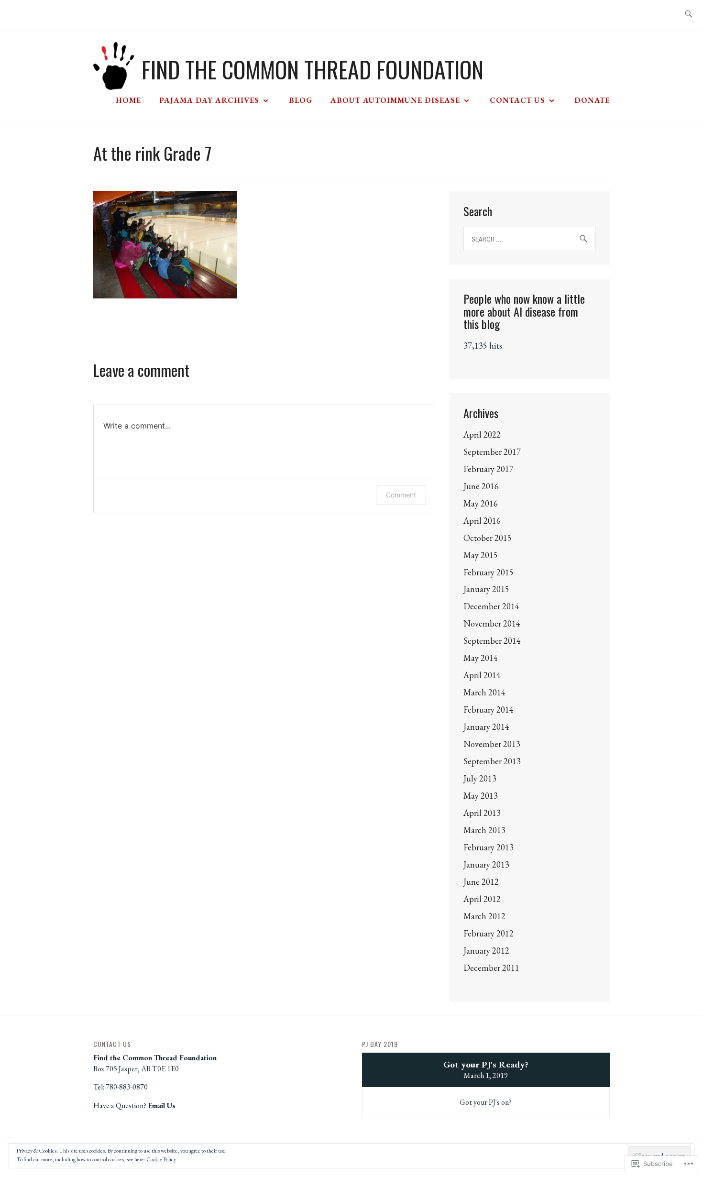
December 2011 (491, 967)
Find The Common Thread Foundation (312, 69)
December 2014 (491, 606)
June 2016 (481, 486)
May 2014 (480, 657)
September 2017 (492, 451)
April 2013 (482, 812)
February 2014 (488, 709)
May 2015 (480, 555)
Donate (592, 100)
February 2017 (488, 468)
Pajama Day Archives (209, 100)
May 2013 (480, 795)
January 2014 (486, 726)
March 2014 (484, 692)
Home (128, 100)
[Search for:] (688, 14)
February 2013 (488, 847)
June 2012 (481, 881)
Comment (401, 495)
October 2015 (487, 537)
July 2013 (479, 778)
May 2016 (480, 503)
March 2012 (484, 916)
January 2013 (486, 864)
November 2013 (491, 743)
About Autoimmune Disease (395, 100)
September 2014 (492, 640)
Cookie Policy (161, 1159)
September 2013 (492, 761)
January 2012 (486, 950)
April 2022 (482, 434)
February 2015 (488, 572)
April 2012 (482, 898)
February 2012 (488, 933)
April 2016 (482, 520)
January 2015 (486, 588)
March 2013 (484, 830)
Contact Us (517, 100)
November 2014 (491, 623)
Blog (300, 100)
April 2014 (482, 675)
